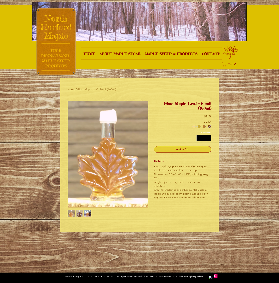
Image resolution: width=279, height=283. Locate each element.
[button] (120, 54)
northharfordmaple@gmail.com (190, 276)
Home (71, 89)
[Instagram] (215, 276)
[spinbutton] (204, 138)
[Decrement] (199, 138)
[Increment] (209, 138)
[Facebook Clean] (211, 278)
